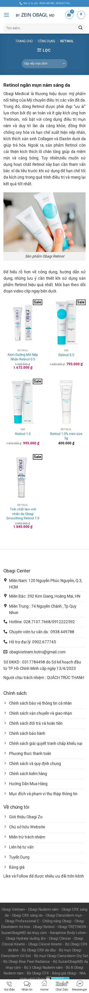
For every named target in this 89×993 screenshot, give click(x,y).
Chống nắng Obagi (56, 921)
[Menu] (6, 15)
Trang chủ (24, 41)
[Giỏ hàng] (69, 15)
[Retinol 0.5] (66, 323)
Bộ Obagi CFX (38, 973)
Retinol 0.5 (66, 355)
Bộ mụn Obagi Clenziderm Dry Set (61, 956)
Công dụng (46, 41)
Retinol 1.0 (23, 434)
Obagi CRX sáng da (27, 915)
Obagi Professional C (22, 921)
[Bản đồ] (81, 15)
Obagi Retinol (44, 927)
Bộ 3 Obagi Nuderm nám (43, 967)
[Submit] (80, 28)
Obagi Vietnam (13, 909)
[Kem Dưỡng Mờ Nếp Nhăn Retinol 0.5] (22, 323)
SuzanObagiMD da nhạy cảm (24, 933)
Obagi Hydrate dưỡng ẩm (26, 938)
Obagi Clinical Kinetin (45, 944)
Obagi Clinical (60, 938)
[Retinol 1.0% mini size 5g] (66, 402)
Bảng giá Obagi (64, 973)
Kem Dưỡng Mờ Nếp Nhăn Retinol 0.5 (23, 357)
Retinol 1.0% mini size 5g (66, 436)
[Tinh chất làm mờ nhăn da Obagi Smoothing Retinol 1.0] (22, 477)
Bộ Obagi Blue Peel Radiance (26, 961)
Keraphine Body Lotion (68, 933)
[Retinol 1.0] (22, 402)
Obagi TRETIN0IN (72, 927)
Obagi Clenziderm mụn (64, 915)
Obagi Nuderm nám (43, 909)
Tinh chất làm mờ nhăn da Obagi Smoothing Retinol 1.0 (22, 513)
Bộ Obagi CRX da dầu (39, 950)
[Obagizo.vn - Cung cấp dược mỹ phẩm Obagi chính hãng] (37, 15)
